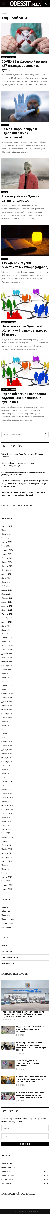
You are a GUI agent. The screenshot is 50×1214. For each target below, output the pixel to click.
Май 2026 (5, 538)
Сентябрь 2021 (7, 761)
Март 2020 (5, 833)
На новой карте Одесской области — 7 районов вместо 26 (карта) (24, 330)
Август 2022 (6, 717)
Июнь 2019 (6, 869)
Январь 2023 (6, 697)
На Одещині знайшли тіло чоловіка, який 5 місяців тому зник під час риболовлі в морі (24, 493)
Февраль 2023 (7, 693)
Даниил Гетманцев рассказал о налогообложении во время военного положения (31, 1079)
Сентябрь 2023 (7, 665)
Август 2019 (6, 861)
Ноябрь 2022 (6, 705)
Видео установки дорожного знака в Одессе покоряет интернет (30, 1029)
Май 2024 (5, 633)
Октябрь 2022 (7, 709)
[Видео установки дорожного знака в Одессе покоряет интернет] (8, 1030)
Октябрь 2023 (7, 661)
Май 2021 (5, 777)
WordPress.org (7, 963)
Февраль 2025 (7, 597)
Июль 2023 (5, 673)
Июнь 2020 (6, 821)
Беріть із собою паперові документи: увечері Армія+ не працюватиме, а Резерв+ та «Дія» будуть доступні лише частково (24, 483)
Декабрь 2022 (7, 701)
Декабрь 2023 (7, 653)
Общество (12, 57)
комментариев (9, 957)
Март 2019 (5, 881)
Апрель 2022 (6, 733)
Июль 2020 (5, 817)
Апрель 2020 (6, 829)
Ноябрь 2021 (6, 753)
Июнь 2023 (6, 677)
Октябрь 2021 (7, 757)
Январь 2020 (6, 841)
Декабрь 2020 (7, 797)
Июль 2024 (5, 625)
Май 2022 (5, 729)
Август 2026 (6, 526)
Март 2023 (5, 689)
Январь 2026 (6, 554)
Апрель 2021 (6, 781)
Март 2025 (5, 594)
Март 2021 (5, 785)
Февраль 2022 (7, 741)
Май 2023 (5, 681)
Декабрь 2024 (7, 606)
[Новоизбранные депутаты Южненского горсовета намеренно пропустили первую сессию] (8, 1046)
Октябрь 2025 (7, 566)
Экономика (6, 927)
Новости (4, 57)
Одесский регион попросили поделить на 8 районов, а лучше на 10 (23, 398)
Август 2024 (6, 622)
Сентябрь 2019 (7, 857)
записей (6, 951)
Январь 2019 (6, 889)
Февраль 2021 (7, 789)
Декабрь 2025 (7, 558)
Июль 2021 (5, 769)
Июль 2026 (5, 530)
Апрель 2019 (6, 877)
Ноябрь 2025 (6, 562)
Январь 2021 (6, 793)
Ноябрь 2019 (6, 849)
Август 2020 (6, 813)
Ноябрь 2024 (6, 610)
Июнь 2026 (6, 534)
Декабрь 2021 (7, 749)
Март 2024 (5, 641)
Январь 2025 (6, 602)
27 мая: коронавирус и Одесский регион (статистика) (19, 133)
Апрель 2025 (6, 590)
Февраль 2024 (7, 645)
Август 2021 (6, 765)
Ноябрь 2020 (6, 801)
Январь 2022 (6, 745)
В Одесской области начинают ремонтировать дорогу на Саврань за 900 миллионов (31, 1095)
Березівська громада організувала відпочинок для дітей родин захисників (23, 473)
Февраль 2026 (7, 550)
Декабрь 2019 (7, 845)
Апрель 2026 (6, 542)
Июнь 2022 (6, 725)
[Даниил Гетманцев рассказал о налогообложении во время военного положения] (8, 1080)
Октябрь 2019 (7, 853)
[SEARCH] (46, 434)
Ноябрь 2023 (6, 657)
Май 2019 (5, 873)
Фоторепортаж (7, 923)
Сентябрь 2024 (7, 617)
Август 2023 (6, 669)
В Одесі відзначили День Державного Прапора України (22, 455)
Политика (13, 322)
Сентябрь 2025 (7, 570)
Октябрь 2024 (7, 613)
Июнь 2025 (6, 582)
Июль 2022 (5, 721)
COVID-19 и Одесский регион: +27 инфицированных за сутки (24, 66)
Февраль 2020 (7, 837)
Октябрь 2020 (7, 805)
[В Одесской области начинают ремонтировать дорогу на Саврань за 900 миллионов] (8, 1096)
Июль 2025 (5, 578)
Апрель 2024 (6, 637)
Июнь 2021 (6, 773)
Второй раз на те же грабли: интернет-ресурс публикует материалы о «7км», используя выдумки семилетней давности (23, 1014)
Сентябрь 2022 (7, 713)
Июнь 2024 (6, 629)
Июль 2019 (5, 865)
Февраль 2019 (7, 885)
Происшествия (7, 919)
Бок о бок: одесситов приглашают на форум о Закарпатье (27, 1063)
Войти (4, 945)
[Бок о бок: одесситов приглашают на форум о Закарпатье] (8, 1064)
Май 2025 (5, 586)
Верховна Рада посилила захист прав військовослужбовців (17, 464)
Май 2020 (5, 825)
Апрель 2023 (6, 685)
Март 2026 (5, 546)
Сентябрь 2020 (7, 809)
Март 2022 (5, 737)
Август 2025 (6, 574)
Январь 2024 (6, 649)
